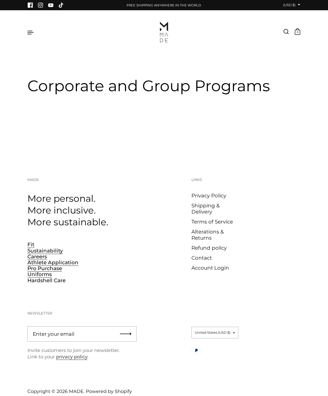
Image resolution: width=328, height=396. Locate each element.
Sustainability (45, 251)
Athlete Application (52, 262)
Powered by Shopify (109, 391)
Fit (30, 244)
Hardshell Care (46, 280)
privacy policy (71, 357)
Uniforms (39, 274)
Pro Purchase (44, 268)
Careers (37, 256)
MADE (76, 391)
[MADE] (164, 32)
